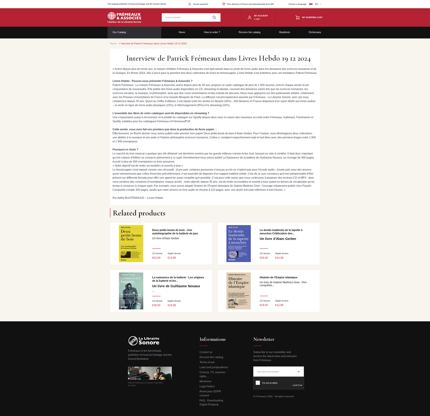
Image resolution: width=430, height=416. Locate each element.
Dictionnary (315, 32)
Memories (205, 381)
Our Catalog (119, 32)
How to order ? (212, 32)
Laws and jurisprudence (214, 367)
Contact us (206, 352)
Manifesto (284, 32)
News (182, 32)
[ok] (298, 371)
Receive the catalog (249, 32)
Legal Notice (207, 386)
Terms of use (207, 362)
